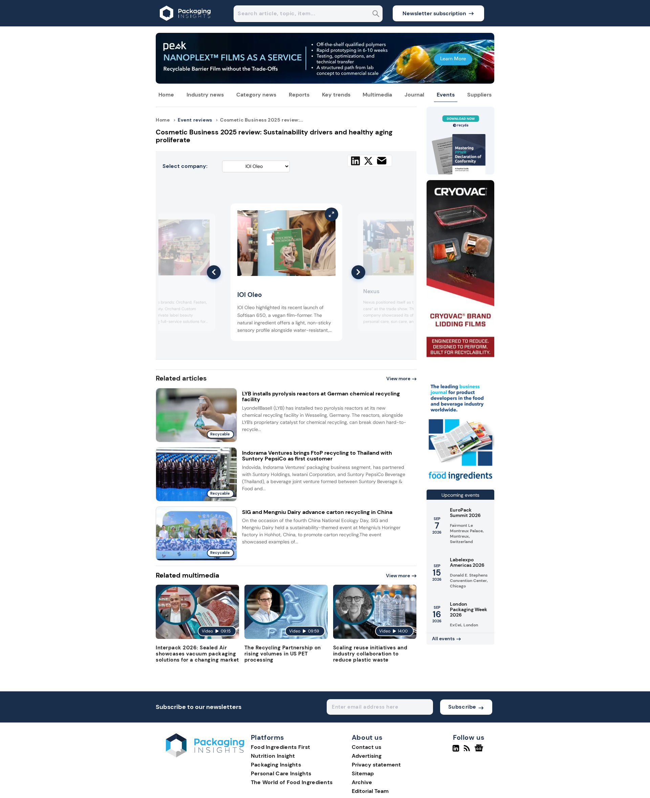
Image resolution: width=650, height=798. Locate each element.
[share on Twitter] (368, 161)
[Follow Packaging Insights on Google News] (480, 751)
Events (446, 94)
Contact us (366, 747)
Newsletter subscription (434, 13)
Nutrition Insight (273, 756)
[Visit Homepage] (185, 24)
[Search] (376, 14)
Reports (299, 94)
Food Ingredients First (280, 747)
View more (398, 378)
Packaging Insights (276, 764)
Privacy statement (376, 764)
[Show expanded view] (206, 223)
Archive (362, 782)
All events (443, 638)
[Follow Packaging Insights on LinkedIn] (456, 751)
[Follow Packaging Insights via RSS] (467, 751)
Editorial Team (370, 791)
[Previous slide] (214, 272)
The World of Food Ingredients (292, 782)
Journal (414, 94)
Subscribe (462, 707)
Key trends (336, 94)
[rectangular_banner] (460, 481)
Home (166, 94)
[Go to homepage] (205, 755)
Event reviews (195, 120)
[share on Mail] (381, 160)
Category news (256, 94)
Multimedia (377, 94)
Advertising (367, 756)
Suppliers (479, 94)
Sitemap (363, 773)
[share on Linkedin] (355, 161)
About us (367, 737)
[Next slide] (358, 272)
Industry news (205, 94)
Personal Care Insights (281, 773)
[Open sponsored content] (325, 82)
